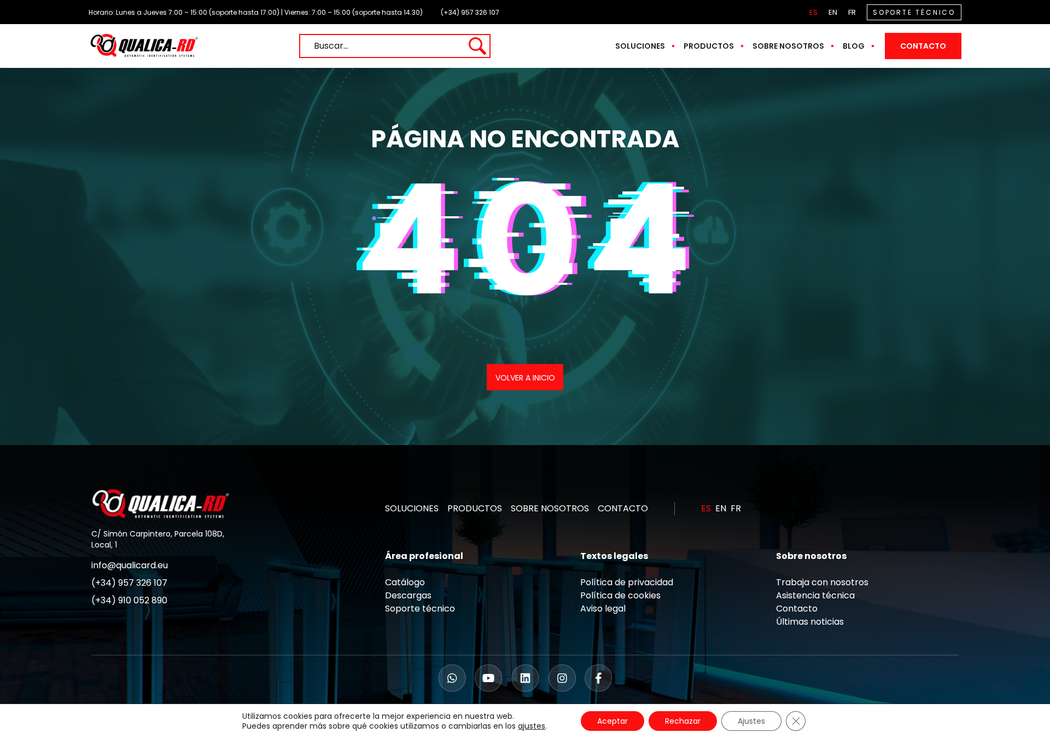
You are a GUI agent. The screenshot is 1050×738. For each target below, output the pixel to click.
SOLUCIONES (412, 508)
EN (833, 12)
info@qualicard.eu (129, 565)
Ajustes (751, 721)
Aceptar (612, 721)
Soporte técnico (420, 608)
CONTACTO (623, 508)
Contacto (923, 46)
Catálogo (405, 582)
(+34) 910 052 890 (129, 600)
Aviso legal (603, 608)
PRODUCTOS (474, 508)
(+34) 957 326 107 (470, 12)
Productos (709, 46)
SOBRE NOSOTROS (550, 508)
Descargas (408, 595)
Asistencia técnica (815, 595)
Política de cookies (620, 595)
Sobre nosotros (788, 46)
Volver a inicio (525, 377)
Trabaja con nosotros (822, 582)
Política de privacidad (626, 582)
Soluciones (640, 46)
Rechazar (683, 721)
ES (813, 12)
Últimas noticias (810, 621)
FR (852, 12)
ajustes (531, 726)
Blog (854, 46)
